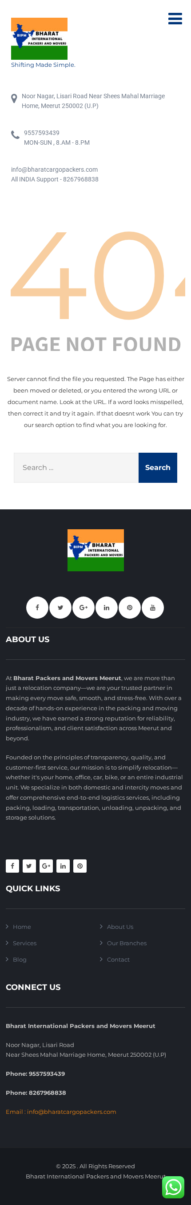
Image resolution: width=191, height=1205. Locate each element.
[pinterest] (130, 608)
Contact (118, 959)
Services (24, 943)
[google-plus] (83, 608)
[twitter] (60, 608)
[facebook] (37, 608)
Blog (20, 959)
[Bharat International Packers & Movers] (43, 39)
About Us (120, 926)
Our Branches (127, 943)
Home (22, 926)
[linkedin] (107, 608)
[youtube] (153, 608)
